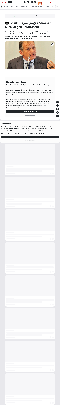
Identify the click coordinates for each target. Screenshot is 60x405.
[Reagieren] (57, 102)
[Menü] (2, 2)
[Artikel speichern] (57, 109)
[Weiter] (55, 6)
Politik (7, 19)
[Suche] (6, 2)
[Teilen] (57, 112)
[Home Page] (30, 2)
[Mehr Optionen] (57, 116)
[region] (30, 6)
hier (31, 107)
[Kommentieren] (57, 105)
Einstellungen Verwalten (30, 115)
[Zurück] (2, 6)
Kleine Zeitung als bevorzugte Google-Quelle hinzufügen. (31, 15)
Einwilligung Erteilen (30, 111)
